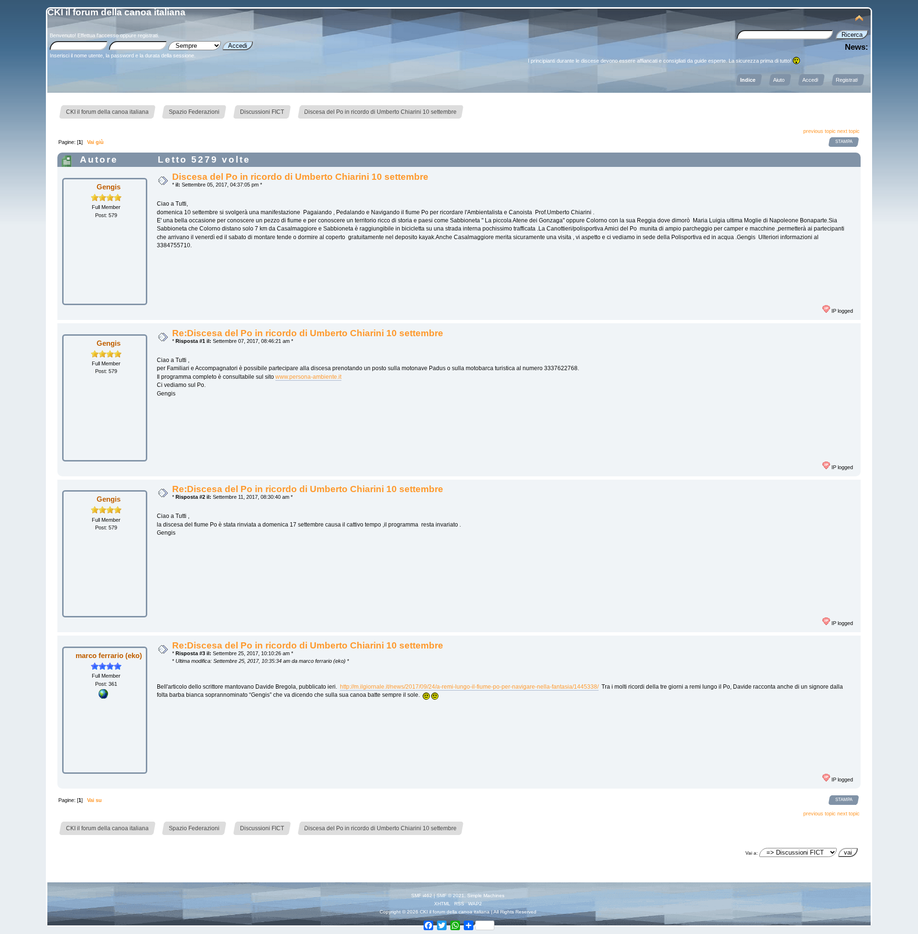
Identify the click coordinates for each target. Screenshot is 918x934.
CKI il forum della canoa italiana (116, 12)
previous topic (819, 131)
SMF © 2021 (450, 895)
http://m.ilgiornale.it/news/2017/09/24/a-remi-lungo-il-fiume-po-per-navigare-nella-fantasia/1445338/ (469, 686)
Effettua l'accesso (98, 35)
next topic (848, 131)
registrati (148, 35)
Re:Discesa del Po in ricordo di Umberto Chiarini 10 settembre (307, 333)
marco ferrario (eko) (109, 655)
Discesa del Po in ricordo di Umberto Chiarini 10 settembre (300, 177)
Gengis (108, 187)
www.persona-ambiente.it (308, 377)
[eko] (103, 697)
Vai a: (751, 853)
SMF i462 (421, 895)
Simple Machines (485, 895)
